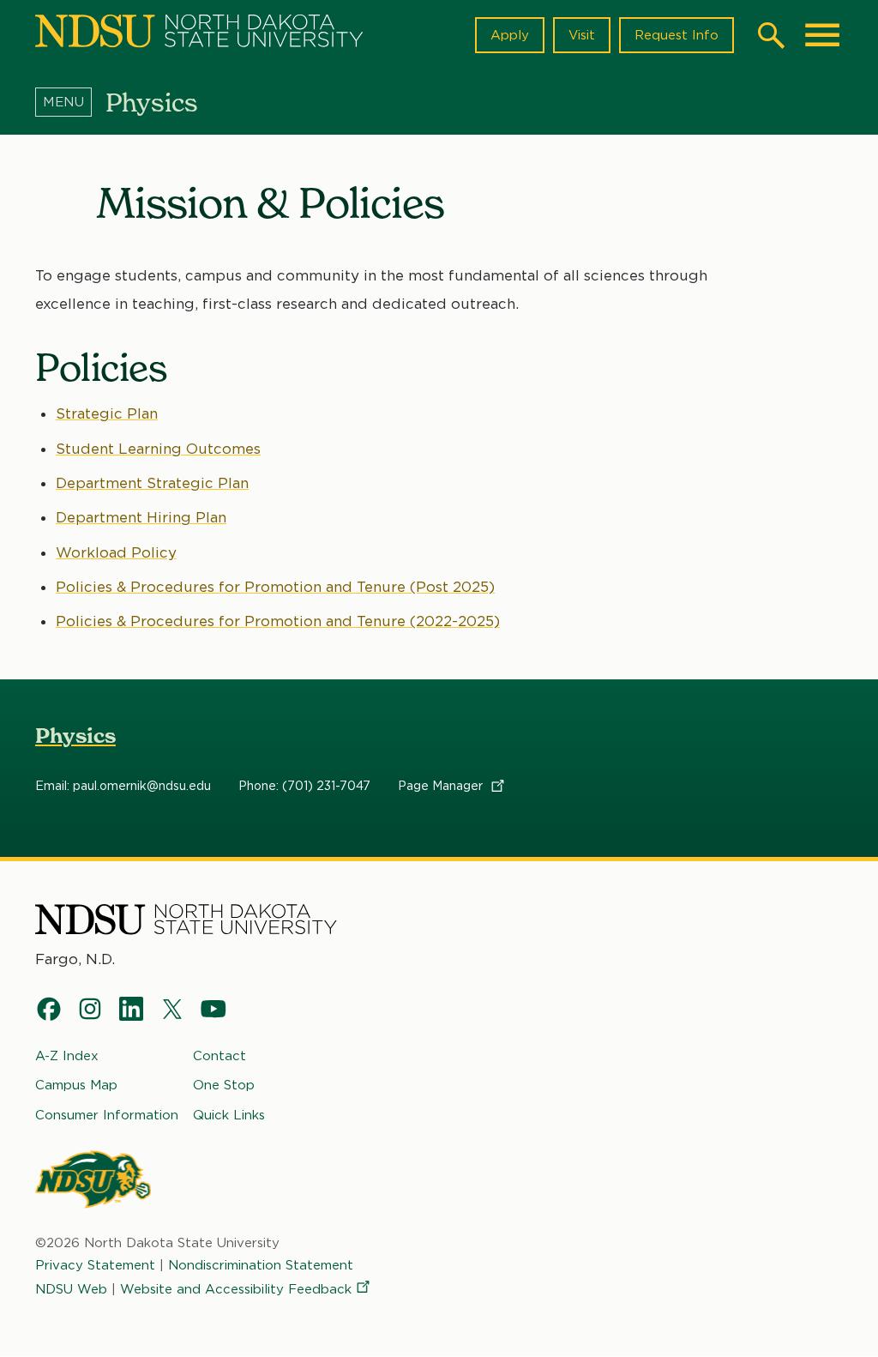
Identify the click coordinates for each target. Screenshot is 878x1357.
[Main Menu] (822, 35)
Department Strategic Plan (152, 483)
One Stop (224, 1085)
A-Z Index (67, 1056)
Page (442, 786)
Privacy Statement (95, 1265)
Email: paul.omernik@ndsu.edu (123, 786)
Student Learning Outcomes (158, 448)
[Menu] (70, 102)
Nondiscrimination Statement (260, 1265)
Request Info (676, 35)
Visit (581, 35)
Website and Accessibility (236, 1289)
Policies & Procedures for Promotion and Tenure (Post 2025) (275, 586)
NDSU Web (71, 1289)
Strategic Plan (107, 413)
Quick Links (229, 1115)
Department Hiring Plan (141, 517)
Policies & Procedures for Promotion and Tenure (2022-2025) (278, 621)
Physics (75, 735)
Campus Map (76, 1085)
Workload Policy (116, 552)
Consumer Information (106, 1115)
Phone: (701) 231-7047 (304, 786)
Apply (509, 35)
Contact (219, 1056)
